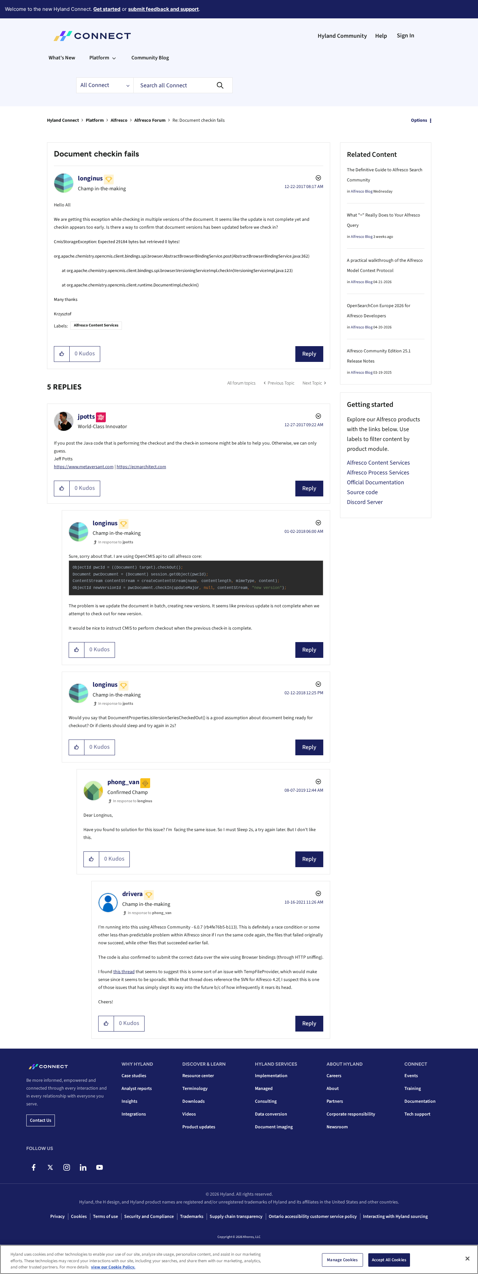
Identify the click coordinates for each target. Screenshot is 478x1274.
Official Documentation (375, 482)
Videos (189, 1114)
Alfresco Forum (150, 120)
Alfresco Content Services (96, 325)
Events (411, 1076)
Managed (264, 1088)
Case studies (134, 1076)
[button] (62, 354)
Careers (334, 1076)
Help (381, 36)
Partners (335, 1101)
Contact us (40, 1120)
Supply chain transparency (236, 1216)
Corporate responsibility (351, 1114)
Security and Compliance (149, 1216)
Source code (362, 492)
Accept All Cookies (389, 1260)
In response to (115, 542)
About (333, 1088)
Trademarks (191, 1216)
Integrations (134, 1114)
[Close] (467, 1258)
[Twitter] (50, 1167)
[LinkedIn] (83, 1167)
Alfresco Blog (362, 191)
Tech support (417, 1114)
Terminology (195, 1088)
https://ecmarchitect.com (141, 467)
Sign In (405, 35)
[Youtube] (99, 1167)
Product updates (198, 1127)
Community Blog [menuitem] (150, 57)
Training (412, 1088)
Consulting (266, 1101)
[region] (239, 1259)
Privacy (57, 1216)
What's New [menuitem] (62, 57)
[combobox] (183, 85)
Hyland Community (342, 36)
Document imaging (274, 1127)
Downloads (193, 1101)
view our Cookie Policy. (113, 1267)
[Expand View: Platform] (114, 57)
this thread (124, 972)
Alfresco (119, 120)
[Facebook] (33, 1167)
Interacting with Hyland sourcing (395, 1216)
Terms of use (105, 1216)
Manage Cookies (342, 1260)
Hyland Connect (63, 120)
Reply (309, 354)
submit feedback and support (163, 9)
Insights (129, 1101)
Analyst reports (137, 1088)
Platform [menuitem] (99, 57)
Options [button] (419, 120)
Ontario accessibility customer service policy (313, 1216)
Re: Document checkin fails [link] (198, 120)
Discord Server (365, 502)
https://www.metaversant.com (84, 467)
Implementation (271, 1076)
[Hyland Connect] (92, 36)
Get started (107, 9)
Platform (95, 120)
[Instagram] (66, 1167)
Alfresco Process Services (378, 473)
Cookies (79, 1216)
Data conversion (271, 1114)
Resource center (198, 1076)
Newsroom (337, 1127)
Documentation (420, 1101)
